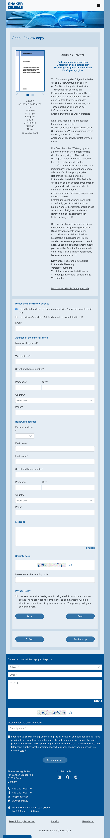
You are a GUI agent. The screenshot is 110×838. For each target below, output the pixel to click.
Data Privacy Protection (22, 821)
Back (31, 639)
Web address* (23, 356)
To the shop (80, 639)
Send (80, 616)
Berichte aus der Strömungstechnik (70, 288)
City (44, 482)
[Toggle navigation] (98, 5)
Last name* (21, 456)
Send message (55, 760)
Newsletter (88, 821)
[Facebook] (67, 777)
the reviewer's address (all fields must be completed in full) (51, 317)
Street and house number (29, 469)
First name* (21, 443)
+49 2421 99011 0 (22, 788)
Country (19, 494)
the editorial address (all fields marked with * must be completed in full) (55, 311)
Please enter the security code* (32, 574)
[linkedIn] (59, 777)
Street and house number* (29, 369)
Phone (18, 507)
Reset (30, 616)
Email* (18, 322)
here (33, 606)
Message (20, 521)
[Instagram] (76, 777)
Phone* (19, 406)
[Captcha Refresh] (70, 565)
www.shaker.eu (20, 800)
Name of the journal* (26, 343)
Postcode (20, 482)
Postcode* (21, 381)
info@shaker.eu (20, 796)
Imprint (55, 821)
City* (45, 381)
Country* (20, 394)
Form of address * (24, 429)
